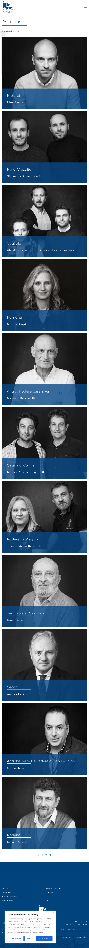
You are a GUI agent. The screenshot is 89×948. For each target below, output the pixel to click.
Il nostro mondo (53, 888)
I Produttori (7, 901)
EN (47, 901)
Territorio (6, 892)
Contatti (49, 892)
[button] (85, 7)
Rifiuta (29, 938)
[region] (30, 927)
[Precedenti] (38, 855)
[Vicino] (53, 912)
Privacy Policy (66, 937)
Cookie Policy (81, 937)
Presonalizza (15, 938)
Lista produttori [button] (9, 31)
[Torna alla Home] (8, 7)
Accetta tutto (44, 938)
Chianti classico (9, 897)
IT (46, 897)
